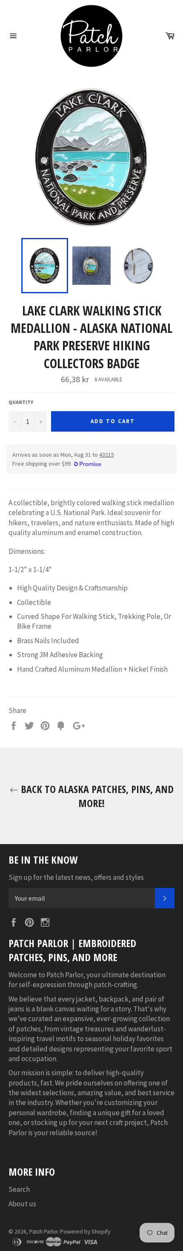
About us (22, 1203)
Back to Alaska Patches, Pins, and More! (96, 796)
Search (19, 1189)
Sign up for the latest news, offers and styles (76, 877)
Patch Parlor (43, 1231)
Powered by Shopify (85, 1231)
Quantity (21, 402)
